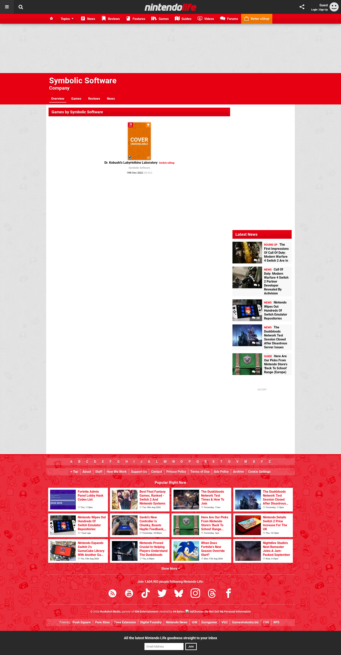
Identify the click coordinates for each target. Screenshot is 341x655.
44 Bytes (178, 611)
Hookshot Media (110, 611)
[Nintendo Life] (170, 7)
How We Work (117, 472)
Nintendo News (176, 622)
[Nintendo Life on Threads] (212, 594)
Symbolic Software (83, 80)
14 (257, 372)
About (86, 472)
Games (76, 99)
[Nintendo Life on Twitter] (162, 594)
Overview (57, 99)
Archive (238, 472)
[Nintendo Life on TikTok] (145, 594)
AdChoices (196, 611)
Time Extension (125, 622)
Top (75, 472)
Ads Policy (221, 472)
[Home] (51, 19)
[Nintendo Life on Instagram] (195, 594)
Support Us (139, 472)
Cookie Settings (259, 472)
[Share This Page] (302, 7)
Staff (98, 472)
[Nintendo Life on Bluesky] (178, 594)
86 (257, 343)
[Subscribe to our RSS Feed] (112, 594)
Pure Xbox (102, 622)
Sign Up (323, 9)
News (111, 99)
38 (257, 318)
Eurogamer (209, 622)
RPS (276, 622)
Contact (156, 472)
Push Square (82, 622)
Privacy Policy (176, 472)
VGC (225, 622)
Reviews (94, 99)
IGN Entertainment (146, 611)
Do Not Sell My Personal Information (228, 611)
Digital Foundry (151, 622)
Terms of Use (200, 472)
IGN (194, 622)
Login (314, 9)
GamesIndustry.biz (245, 622)
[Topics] (7, 7)
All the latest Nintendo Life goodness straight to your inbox (170, 638)
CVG (266, 622)
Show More (169, 568)
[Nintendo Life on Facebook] (228, 594)
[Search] (21, 7)
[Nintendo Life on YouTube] (129, 594)
